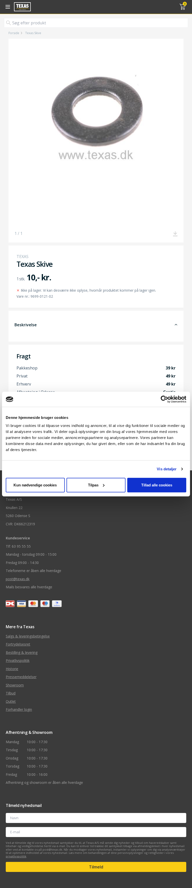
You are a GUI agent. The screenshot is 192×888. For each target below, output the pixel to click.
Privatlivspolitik (18, 660)
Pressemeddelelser (21, 676)
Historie (12, 668)
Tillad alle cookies (156, 485)
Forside (13, 33)
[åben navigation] (7, 7)
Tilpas (93, 485)
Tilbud (11, 693)
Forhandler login (19, 709)
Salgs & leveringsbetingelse (28, 636)
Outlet (11, 701)
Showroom (15, 685)
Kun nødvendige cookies (35, 485)
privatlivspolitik (16, 856)
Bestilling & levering (22, 652)
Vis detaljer (166, 469)
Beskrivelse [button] (25, 325)
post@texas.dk (18, 579)
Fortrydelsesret (18, 644)
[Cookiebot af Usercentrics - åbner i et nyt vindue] (164, 399)
